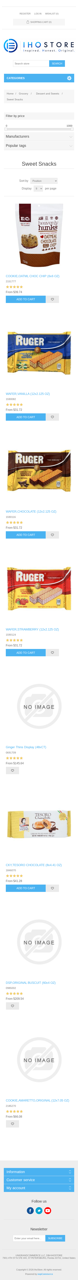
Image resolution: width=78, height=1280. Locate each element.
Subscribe (55, 1238)
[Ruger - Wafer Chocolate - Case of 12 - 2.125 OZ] (39, 470)
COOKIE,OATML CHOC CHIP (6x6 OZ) (32, 276)
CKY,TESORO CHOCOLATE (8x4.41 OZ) (34, 865)
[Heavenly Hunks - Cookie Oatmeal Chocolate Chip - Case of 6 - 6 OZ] (39, 235)
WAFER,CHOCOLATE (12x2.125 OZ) (31, 511)
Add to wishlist (52, 299)
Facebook (30, 1210)
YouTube (47, 1210)
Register (25, 13)
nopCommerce (45, 1274)
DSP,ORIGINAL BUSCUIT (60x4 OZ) (31, 983)
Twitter (39, 1210)
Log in (38, 13)
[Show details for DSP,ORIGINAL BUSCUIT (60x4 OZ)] (39, 942)
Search (57, 63)
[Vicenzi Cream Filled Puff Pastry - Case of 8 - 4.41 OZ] (39, 824)
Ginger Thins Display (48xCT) (26, 747)
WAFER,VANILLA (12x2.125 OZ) (28, 394)
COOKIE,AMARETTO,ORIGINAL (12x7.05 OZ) (37, 1100)
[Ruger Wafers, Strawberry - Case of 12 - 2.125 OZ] (39, 588)
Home (10, 93)
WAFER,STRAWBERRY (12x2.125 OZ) (32, 629)
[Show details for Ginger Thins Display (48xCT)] (39, 706)
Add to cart (26, 299)
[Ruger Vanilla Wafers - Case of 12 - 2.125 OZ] (39, 353)
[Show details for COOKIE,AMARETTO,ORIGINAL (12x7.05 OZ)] (39, 1059)
